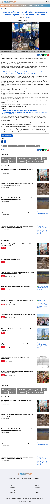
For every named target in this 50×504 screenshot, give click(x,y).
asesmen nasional (22, 158)
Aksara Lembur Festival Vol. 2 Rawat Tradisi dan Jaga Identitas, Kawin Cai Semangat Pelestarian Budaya (17, 226)
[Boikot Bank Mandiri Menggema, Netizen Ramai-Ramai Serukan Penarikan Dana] (43, 334)
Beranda (3, 8)
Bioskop (38, 158)
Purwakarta (30, 146)
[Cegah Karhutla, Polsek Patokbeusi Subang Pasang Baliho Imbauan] (43, 348)
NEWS (2, 5)
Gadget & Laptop (15, 5)
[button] (42, 5)
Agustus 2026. (11, 158)
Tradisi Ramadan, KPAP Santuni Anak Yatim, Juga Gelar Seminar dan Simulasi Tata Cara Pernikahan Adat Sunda (25, 113)
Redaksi (8, 498)
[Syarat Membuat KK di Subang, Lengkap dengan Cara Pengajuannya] (43, 362)
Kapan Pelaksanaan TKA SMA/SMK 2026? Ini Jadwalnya (15, 212)
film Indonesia (21, 161)
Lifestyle (42, 5)
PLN (10, 146)
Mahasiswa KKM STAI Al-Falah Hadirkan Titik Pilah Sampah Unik (18, 314)
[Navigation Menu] (48, 2)
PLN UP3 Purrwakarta (18, 146)
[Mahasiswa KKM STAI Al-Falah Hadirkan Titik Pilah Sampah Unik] (43, 320)
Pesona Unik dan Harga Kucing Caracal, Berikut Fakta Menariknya (20, 110)
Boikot (44, 158)
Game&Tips (23, 5)
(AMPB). (4, 158)
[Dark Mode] (46, 2)
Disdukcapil (12, 161)
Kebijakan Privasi (27, 498)
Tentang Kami (35, 498)
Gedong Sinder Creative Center (35, 161)
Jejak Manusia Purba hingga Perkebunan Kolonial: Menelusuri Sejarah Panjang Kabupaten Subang (17, 184)
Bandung (31, 158)
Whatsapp (7, 5)
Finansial (30, 5)
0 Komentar (5, 55)
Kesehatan (36, 5)
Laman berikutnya (6, 135)
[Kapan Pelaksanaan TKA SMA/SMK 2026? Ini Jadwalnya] (43, 217)
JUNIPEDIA (27, 17)
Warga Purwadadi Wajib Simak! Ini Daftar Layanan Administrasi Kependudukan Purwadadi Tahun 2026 (18, 198)
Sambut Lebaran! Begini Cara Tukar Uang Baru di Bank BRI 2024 (19, 73)
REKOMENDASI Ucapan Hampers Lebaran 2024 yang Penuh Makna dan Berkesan (24, 72)
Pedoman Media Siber (16, 498)
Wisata (37, 492)
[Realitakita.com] (9, 2)
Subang (37, 146)
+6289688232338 (25, 481)
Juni (5, 146)
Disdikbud (4, 161)
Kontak (41, 498)
